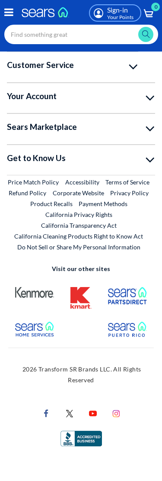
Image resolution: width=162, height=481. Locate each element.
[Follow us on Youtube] (93, 412)
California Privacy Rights (78, 214)
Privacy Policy (129, 193)
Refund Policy (27, 193)
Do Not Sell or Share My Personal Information (78, 247)
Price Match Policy (33, 182)
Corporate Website (79, 193)
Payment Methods (103, 203)
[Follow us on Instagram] (116, 412)
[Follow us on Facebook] (46, 412)
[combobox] (81, 34)
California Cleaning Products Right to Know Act (78, 236)
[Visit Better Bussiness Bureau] (81, 437)
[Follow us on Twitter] (69, 412)
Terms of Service (127, 182)
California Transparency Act (79, 225)
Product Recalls (51, 203)
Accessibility (82, 182)
